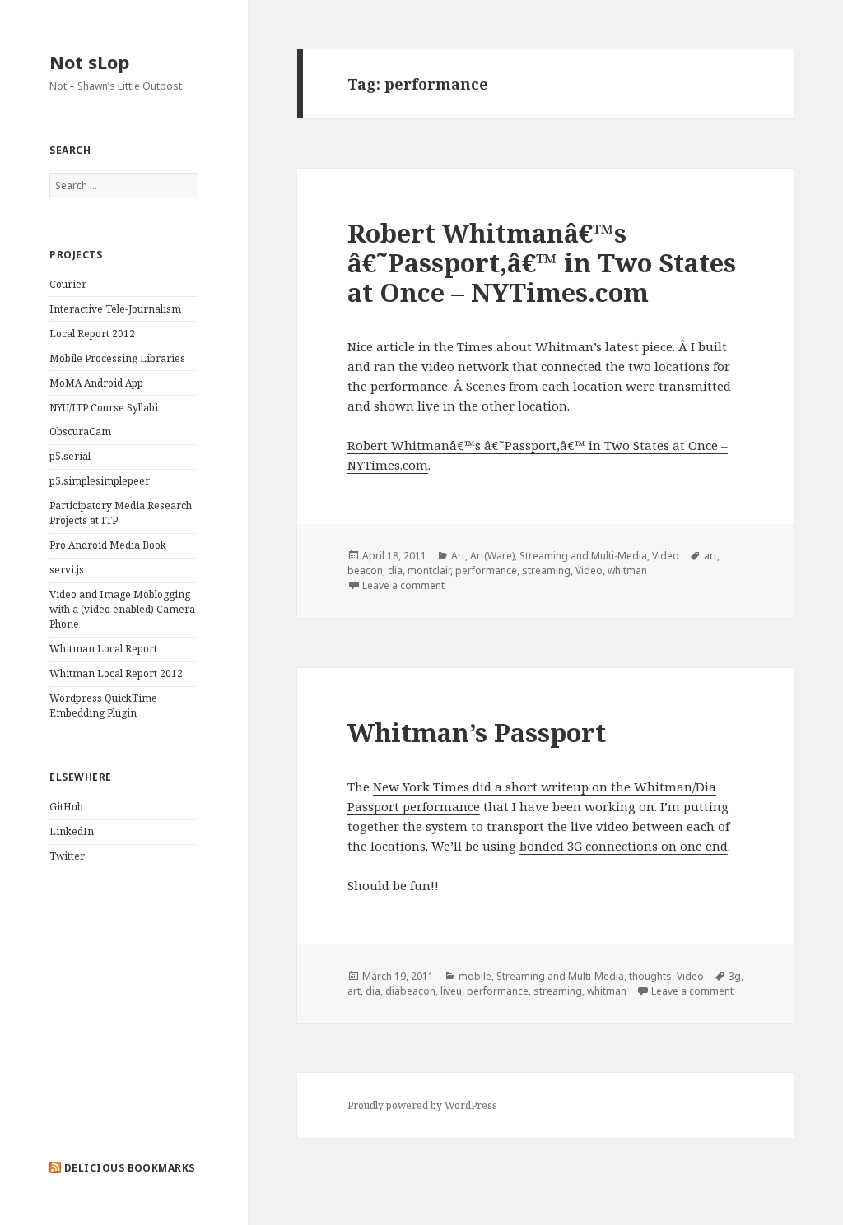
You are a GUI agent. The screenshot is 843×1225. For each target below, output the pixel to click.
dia (395, 571)
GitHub (66, 807)
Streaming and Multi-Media (583, 556)
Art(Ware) (492, 556)
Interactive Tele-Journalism (115, 309)
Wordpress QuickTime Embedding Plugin (103, 705)
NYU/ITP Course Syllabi (103, 408)
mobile (475, 976)
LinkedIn (71, 831)
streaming (546, 571)
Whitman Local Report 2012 (116, 673)
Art (458, 556)
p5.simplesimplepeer (99, 481)
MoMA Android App (96, 383)
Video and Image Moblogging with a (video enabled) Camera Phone (122, 609)
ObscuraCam (80, 431)
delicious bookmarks (129, 1168)
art (710, 556)
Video (665, 556)
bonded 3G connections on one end (623, 846)
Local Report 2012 (92, 334)
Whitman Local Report (103, 649)
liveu (451, 991)
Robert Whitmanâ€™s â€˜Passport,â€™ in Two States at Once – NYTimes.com (541, 262)
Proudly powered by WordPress (422, 1105)
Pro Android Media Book (107, 545)
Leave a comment (403, 585)
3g (735, 976)
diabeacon (410, 991)
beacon (365, 571)
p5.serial (70, 456)
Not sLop (89, 61)
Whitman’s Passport (476, 732)
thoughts (650, 976)
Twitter (67, 856)
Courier (67, 284)
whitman (627, 571)
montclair (429, 571)
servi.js (66, 570)
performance (486, 571)
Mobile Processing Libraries (117, 358)
